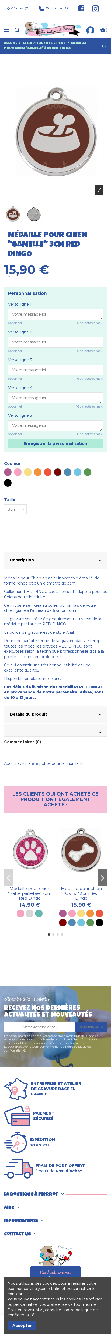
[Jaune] (81, 913)
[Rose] (20, 913)
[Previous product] (103, 46)
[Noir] (99, 922)
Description (22, 560)
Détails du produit (28, 714)
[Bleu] (72, 922)
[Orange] (90, 913)
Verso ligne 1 (20, 304)
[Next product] (106, 46)
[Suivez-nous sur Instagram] (93, 8)
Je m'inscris (91, 1027)
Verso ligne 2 (20, 332)
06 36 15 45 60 (58, 8)
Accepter (22, 1325)
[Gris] (29, 913)
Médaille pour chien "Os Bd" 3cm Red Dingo (81, 893)
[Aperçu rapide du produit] (33, 882)
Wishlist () (20, 8)
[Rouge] (99, 913)
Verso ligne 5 (20, 415)
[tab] (55, 561)
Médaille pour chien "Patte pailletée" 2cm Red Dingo (29, 893)
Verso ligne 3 (20, 360)
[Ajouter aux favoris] (26, 882)
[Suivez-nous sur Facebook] (81, 8)
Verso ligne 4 (20, 387)
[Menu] (6, 30)
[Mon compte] (90, 30)
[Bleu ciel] (81, 922)
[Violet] (63, 913)
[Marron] (63, 922)
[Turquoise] (39, 913)
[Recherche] (17, 30)
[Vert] (90, 922)
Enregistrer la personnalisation (55, 443)
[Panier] (102, 29)
